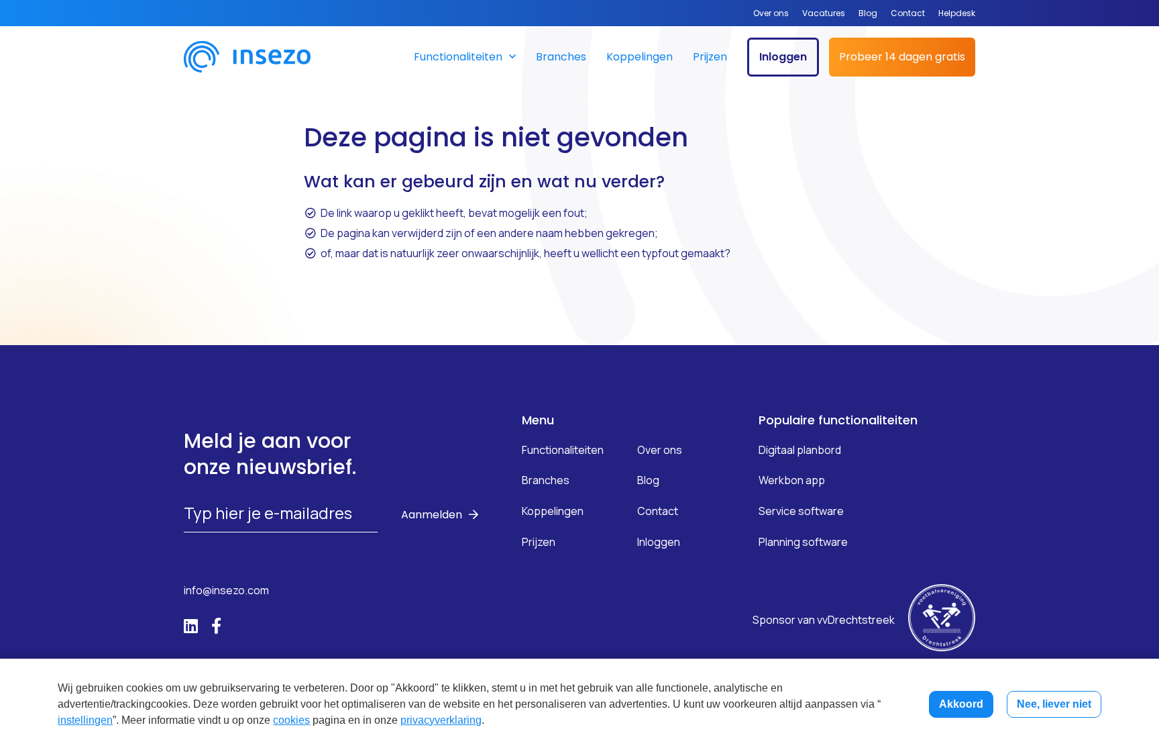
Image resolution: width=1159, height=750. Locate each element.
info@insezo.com (226, 590)
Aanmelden (431, 514)
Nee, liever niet (1054, 704)
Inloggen (783, 56)
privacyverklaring (441, 720)
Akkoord (961, 704)
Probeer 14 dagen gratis (902, 56)
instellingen (85, 720)
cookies (291, 720)
